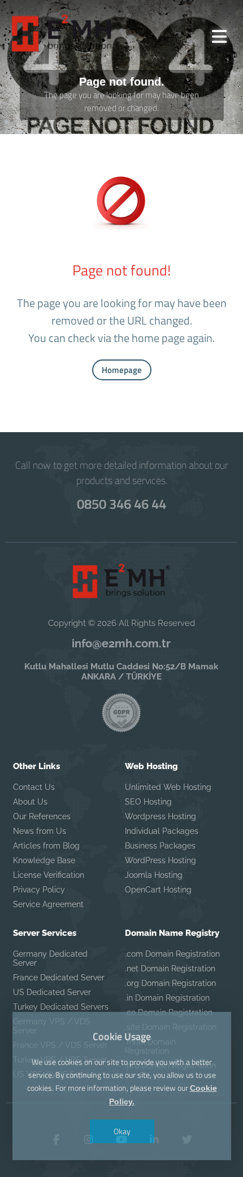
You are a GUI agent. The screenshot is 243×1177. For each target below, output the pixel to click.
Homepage (122, 369)
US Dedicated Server (52, 992)
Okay (121, 1131)
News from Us (39, 831)
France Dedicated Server (59, 977)
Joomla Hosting (154, 875)
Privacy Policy (39, 889)
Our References (42, 816)
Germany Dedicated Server (50, 958)
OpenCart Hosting (158, 889)
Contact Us (34, 787)
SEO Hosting (148, 801)
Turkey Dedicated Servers (61, 1006)
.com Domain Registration (172, 953)
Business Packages (160, 845)
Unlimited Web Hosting (168, 787)
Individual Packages (161, 831)
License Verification (48, 875)
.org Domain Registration (170, 983)
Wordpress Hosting (160, 816)
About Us (30, 801)
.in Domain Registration (167, 997)
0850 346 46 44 (121, 504)
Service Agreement (48, 904)
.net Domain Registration (170, 968)
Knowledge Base (44, 860)
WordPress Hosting (160, 860)
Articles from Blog (46, 845)
